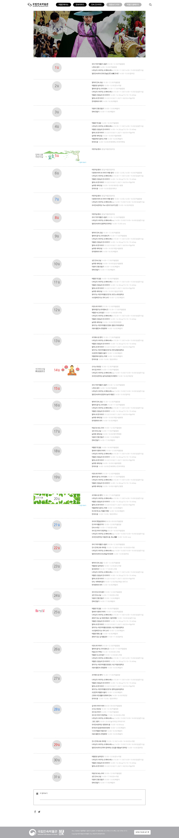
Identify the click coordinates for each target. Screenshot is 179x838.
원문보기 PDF (114, 5)
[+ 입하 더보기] (57, 152)
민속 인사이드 (96, 5)
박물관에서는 (63, 5)
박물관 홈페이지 (133, 5)
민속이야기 (80, 5)
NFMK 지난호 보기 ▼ (142, 832)
